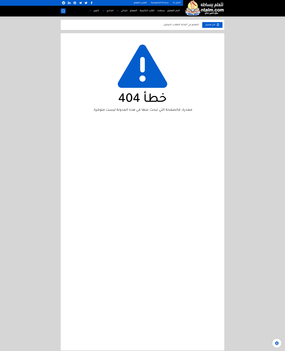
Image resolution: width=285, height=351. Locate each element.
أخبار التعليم (173, 11)
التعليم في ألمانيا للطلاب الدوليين (181, 25)
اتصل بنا (176, 3)
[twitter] (86, 3)
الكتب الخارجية (147, 11)
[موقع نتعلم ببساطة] (203, 8)
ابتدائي (124, 11)
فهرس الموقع (140, 3)
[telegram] (80, 3)
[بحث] (63, 11)
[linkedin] (69, 3)
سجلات (161, 11)
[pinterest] (75, 3)
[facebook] (92, 3)
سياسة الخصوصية (160, 3)
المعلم (133, 11)
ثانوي (96, 11)
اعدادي (110, 11)
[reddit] (63, 3)
